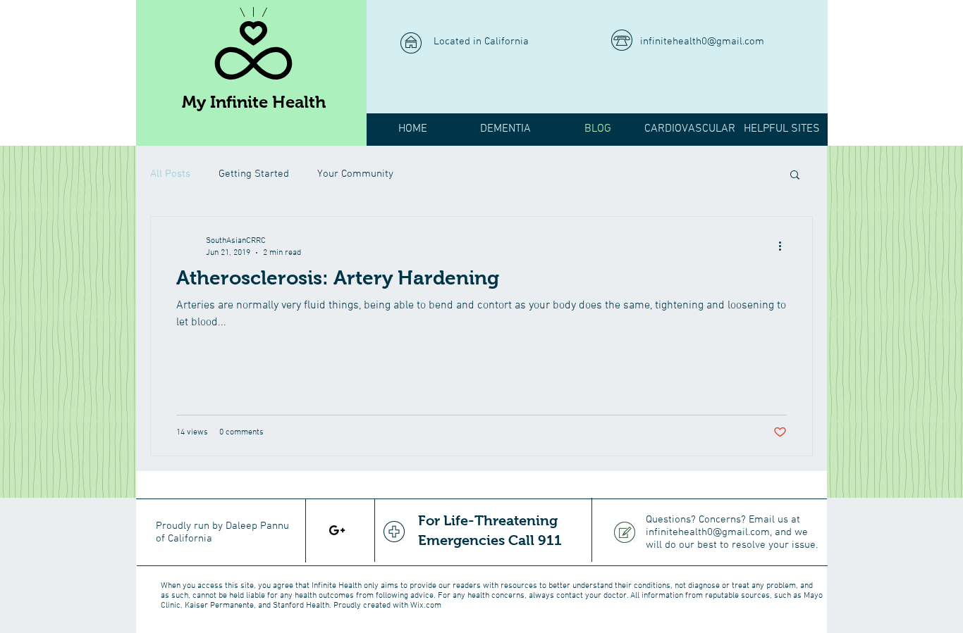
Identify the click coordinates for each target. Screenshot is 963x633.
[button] (795, 175)
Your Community (355, 174)
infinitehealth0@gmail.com (702, 41)
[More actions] (784, 245)
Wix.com (425, 605)
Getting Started (254, 174)
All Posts (170, 174)
